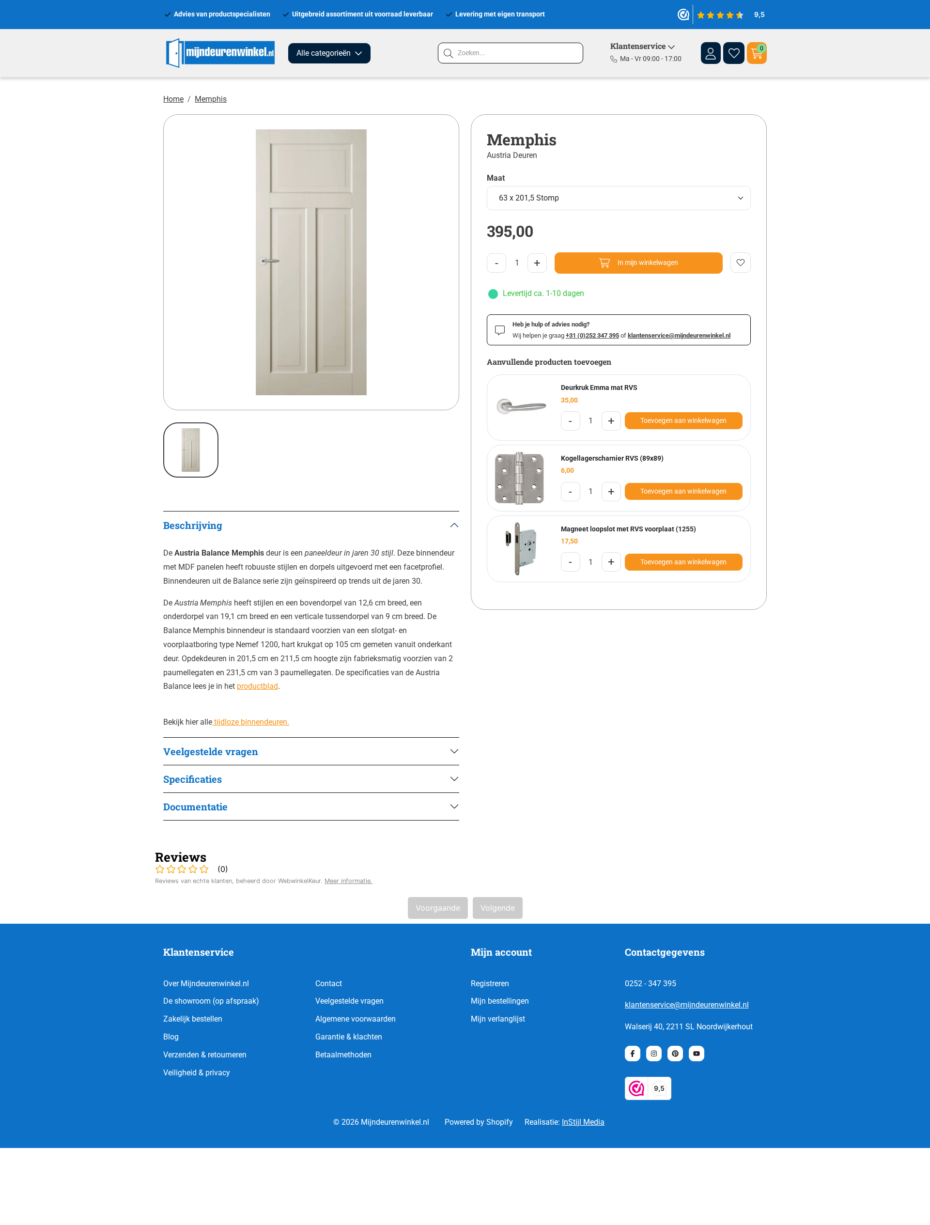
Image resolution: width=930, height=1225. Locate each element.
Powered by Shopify (479, 1122)
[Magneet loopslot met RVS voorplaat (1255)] (520, 549)
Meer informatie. (348, 880)
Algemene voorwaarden (355, 1018)
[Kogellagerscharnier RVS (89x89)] (520, 478)
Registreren (490, 983)
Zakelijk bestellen (192, 1018)
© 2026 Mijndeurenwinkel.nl (381, 1122)
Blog (171, 1036)
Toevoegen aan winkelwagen (683, 420)
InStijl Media (583, 1122)
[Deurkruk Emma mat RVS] (520, 408)
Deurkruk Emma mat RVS (599, 387)
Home (173, 99)
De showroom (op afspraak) (211, 1001)
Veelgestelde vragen (349, 1001)
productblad (257, 686)
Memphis (211, 99)
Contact (328, 983)
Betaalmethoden (343, 1054)
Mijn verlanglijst (498, 1018)
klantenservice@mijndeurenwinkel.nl (687, 1004)
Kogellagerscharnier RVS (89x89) (612, 458)
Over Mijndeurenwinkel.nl (206, 983)
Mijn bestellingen (500, 1001)
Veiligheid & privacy (196, 1072)
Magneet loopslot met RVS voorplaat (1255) (628, 529)
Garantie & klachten (348, 1036)
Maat (496, 178)
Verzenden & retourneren (205, 1054)
